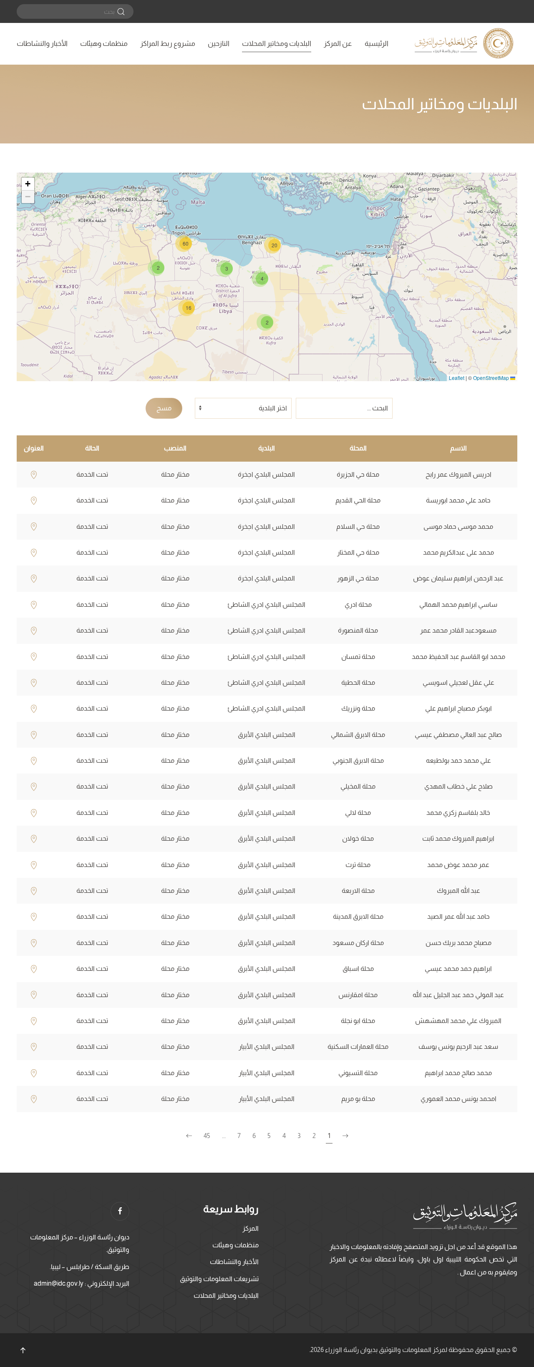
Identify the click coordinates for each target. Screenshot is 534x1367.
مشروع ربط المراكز (167, 44)
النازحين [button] (218, 44)
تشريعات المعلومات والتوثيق (219, 1278)
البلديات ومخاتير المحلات (276, 44)
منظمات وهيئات (104, 44)
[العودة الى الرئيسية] (465, 44)
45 (207, 1135)
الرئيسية (376, 44)
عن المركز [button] (338, 44)
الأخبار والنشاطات (42, 44)
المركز (250, 1228)
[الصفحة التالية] (189, 1136)
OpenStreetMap (491, 377)
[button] (265, 322)
